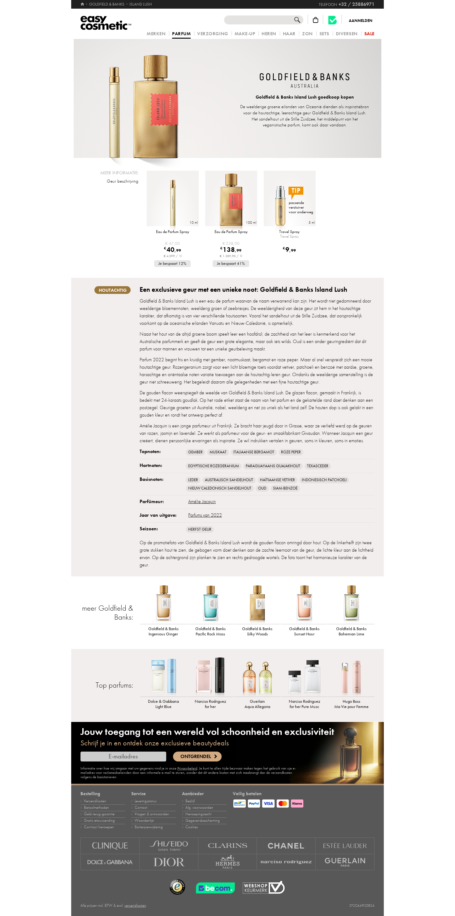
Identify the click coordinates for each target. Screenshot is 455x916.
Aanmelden (360, 20)
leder (193, 479)
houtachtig (113, 290)
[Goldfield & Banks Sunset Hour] (304, 604)
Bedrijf (190, 801)
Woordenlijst (144, 820)
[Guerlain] (345, 862)
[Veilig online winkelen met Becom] (213, 887)
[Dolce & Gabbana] (110, 862)
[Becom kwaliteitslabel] (332, 20)
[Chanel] (286, 846)
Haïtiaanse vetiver (277, 479)
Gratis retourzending (99, 820)
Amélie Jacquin (202, 501)
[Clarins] (227, 846)
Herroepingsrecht (198, 814)
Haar (289, 34)
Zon (307, 34)
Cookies (191, 827)
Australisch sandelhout (229, 479)
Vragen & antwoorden (152, 814)
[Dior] (169, 862)
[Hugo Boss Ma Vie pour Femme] (351, 676)
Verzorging (212, 34)
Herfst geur (199, 529)
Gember (195, 452)
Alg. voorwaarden (199, 807)
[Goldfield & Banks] (304, 81)
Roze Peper (291, 452)
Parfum (181, 34)
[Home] (82, 4)
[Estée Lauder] (345, 846)
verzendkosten (135, 905)
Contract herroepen (99, 827)
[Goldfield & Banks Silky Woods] (257, 604)
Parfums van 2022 (205, 515)
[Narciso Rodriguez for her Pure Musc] (304, 676)
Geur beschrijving (122, 181)
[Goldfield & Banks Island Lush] (143, 98)
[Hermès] (227, 862)
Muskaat (218, 452)
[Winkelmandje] (315, 20)
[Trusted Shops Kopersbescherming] (177, 887)
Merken (156, 34)
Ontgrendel (195, 756)
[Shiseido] (169, 846)
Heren (269, 34)
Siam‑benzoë (285, 488)
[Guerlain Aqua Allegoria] (257, 676)
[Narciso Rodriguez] (286, 862)
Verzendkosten (95, 801)
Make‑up (245, 34)
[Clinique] (110, 846)
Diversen (347, 34)
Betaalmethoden (96, 807)
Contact (141, 807)
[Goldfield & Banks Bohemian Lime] (351, 604)
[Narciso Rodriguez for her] (210, 676)
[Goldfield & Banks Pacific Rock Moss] (210, 604)
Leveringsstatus (145, 801)
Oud (262, 488)
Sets (324, 34)
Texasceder (317, 466)
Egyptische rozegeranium (213, 466)
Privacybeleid (187, 768)
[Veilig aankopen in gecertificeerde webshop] (263, 887)
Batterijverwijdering (149, 827)
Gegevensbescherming (202, 820)
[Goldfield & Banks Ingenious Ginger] (163, 604)
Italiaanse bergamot (253, 452)
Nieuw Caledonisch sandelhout (219, 488)
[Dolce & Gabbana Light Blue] (163, 676)
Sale (369, 34)
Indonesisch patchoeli (324, 479)
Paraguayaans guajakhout (273, 466)
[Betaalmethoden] (304, 802)
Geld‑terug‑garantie (99, 814)
